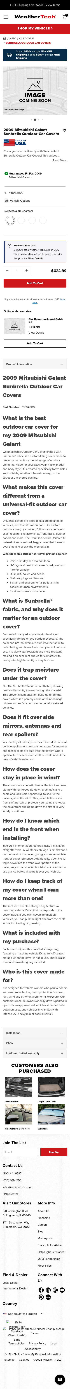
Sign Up (54, 1152)
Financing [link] (44, 1218)
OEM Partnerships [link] (49, 1259)
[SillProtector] (18, 1087)
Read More (59, 160)
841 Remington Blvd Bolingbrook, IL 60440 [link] (17, 1213)
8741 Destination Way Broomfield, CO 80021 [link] (16, 1224)
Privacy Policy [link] (37, 1343)
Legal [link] (53, 1343)
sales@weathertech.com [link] (18, 1187)
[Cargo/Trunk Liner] (51, 1087)
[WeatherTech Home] (35, 16)
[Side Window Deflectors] (18, 1114)
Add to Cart (35, 283)
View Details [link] (36, 332)
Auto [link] (12, 38)
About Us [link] (43, 1211)
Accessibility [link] (33, 1349)
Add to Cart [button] (35, 343)
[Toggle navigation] (6, 17)
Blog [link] (40, 1231)
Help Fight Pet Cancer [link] (51, 1252)
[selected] (10, 220)
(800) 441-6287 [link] (12, 1173)
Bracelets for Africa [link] (50, 1245)
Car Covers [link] (26, 38)
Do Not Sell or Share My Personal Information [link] (33, 1354)
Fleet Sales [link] (45, 1266)
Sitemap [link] (9, 1360)
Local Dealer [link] (10, 1283)
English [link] (32, 1314)
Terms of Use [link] (16, 1343)
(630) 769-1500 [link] (12, 1180)
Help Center (10, 1194)
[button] (31, 119)
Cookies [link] (24, 1360)
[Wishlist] (64, 130)
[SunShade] (51, 1114)
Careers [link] (42, 1225)
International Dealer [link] (15, 1288)
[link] (4, 38)
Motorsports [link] (45, 1238)
